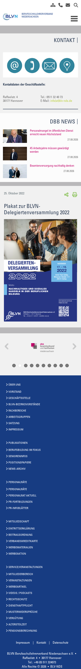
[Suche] (74, 5)
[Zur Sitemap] (51, 5)
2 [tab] (20, 365)
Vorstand (14, 392)
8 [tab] (55, 365)
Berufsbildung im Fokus (24, 450)
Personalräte (17, 482)
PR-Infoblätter (18, 508)
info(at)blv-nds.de (61, 101)
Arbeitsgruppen (19, 417)
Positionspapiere (19, 462)
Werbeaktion (17, 554)
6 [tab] (43, 365)
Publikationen (18, 443)
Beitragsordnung (20, 535)
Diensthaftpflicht (20, 606)
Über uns (14, 385)
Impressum (15, 429)
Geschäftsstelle (19, 398)
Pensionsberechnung (22, 631)
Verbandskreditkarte (23, 541)
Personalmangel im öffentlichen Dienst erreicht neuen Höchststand (51, 133)
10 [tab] (67, 365)
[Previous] (7, 346)
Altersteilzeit (17, 624)
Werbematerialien (20, 547)
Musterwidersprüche (23, 612)
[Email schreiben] (67, 5)
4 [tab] (31, 365)
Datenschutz (60, 642)
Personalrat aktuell (22, 495)
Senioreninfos (18, 456)
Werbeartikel (17, 587)
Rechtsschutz (17, 599)
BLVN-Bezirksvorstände (24, 404)
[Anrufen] (59, 5)
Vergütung (15, 618)
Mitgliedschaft (18, 521)
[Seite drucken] (74, 194)
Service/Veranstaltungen (25, 567)
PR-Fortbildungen (20, 502)
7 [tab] (49, 365)
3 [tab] (26, 365)
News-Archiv (17, 469)
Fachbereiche (17, 411)
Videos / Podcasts (20, 593)
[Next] (74, 346)
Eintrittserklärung (21, 528)
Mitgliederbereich (20, 574)
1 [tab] (14, 365)
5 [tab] (37, 365)
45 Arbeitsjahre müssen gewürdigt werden (49, 150)
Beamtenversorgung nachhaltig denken (52, 165)
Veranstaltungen (20, 580)
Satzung (14, 423)
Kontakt (41, 642)
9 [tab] (61, 365)
